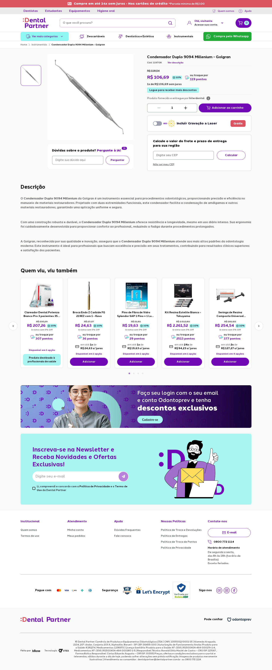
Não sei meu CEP (163, 164)
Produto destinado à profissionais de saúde (42, 360)
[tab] (31, 11)
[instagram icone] (227, 590)
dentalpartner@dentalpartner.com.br (159, 660)
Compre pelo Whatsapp (231, 36)
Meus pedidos (76, 536)
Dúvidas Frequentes (127, 530)
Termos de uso (30, 536)
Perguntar (117, 160)
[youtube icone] (219, 590)
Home (24, 45)
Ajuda (248, 11)
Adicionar (89, 361)
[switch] (157, 123)
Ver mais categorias (45, 36)
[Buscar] (170, 23)
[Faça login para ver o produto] (42, 295)
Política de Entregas (174, 536)
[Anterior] (13, 326)
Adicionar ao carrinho (228, 107)
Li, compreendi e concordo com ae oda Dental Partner (82, 488)
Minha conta (75, 530)
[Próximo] (259, 326)
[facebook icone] (234, 590)
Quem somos (226, 11)
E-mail (232, 532)
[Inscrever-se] (123, 476)
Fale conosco (122, 536)
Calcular (231, 155)
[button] (159, 108)
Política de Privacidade (94, 486)
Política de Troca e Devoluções (181, 530)
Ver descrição (175, 63)
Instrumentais (39, 45)
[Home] (36, 23)
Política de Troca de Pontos (179, 542)
